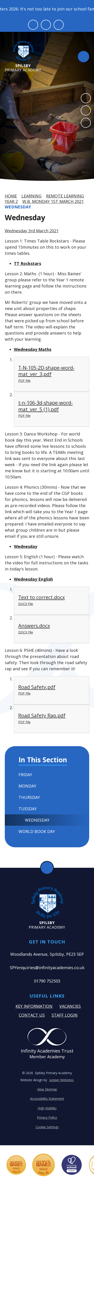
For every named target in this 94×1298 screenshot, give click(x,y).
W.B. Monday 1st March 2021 (53, 201)
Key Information (34, 1006)
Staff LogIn (65, 1015)
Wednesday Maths (32, 349)
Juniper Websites (61, 1080)
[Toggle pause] (33, 25)
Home (11, 196)
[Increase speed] (59, 25)
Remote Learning (65, 196)
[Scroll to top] (47, 868)
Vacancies (70, 1006)
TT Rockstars (27, 263)
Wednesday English (33, 579)
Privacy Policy (47, 1117)
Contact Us (32, 1015)
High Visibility (47, 1108)
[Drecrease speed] (46, 25)
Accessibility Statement (47, 1098)
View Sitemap (47, 1089)
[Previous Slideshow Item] (86, 98)
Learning (31, 196)
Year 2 (11, 201)
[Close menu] (83, 56)
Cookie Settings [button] (47, 1127)
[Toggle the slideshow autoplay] (86, 123)
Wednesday (18, 207)
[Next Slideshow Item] (86, 110)
